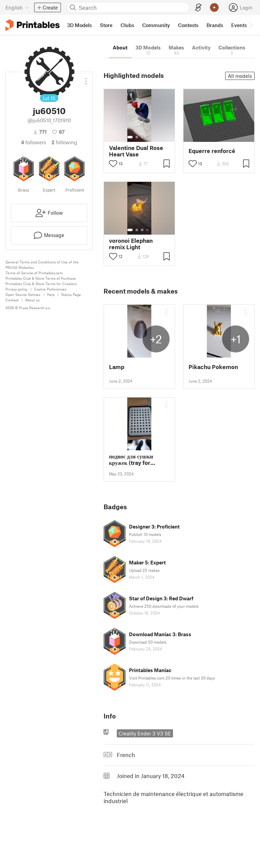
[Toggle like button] (113, 163)
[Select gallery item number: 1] (130, 137)
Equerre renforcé (212, 151)
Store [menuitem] (106, 25)
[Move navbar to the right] (250, 25)
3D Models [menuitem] (79, 25)
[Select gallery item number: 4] (147, 137)
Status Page (71, 294)
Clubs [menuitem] (127, 25)
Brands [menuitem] (215, 25)
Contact (12, 300)
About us (32, 300)
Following (64, 142)
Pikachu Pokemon (213, 367)
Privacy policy (16, 289)
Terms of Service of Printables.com (34, 273)
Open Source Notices (22, 294)
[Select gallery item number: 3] (142, 137)
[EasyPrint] (198, 8)
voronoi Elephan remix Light (131, 243)
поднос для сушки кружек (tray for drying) (131, 459)
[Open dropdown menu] (86, 78)
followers (33, 142)
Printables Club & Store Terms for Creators (41, 283)
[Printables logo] (32, 25)
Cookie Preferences (50, 289)
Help (51, 294)
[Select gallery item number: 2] (136, 137)
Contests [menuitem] (188, 25)
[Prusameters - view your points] (214, 7)
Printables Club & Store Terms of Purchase (40, 278)
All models (240, 76)
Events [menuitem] (239, 25)
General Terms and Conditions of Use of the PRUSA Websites (42, 265)
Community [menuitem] (156, 25)
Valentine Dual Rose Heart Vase (136, 151)
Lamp (116, 367)
